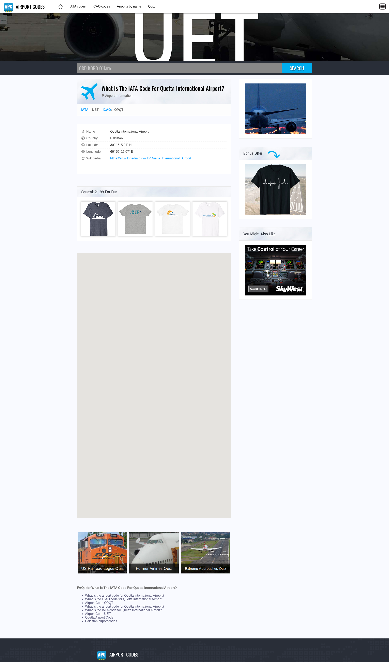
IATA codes (77, 6)
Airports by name (129, 6)
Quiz (151, 6)
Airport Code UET (98, 613)
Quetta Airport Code (99, 617)
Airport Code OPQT (99, 603)
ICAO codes (101, 6)
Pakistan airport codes (101, 621)
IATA (85, 109)
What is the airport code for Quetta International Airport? (124, 595)
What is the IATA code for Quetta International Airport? (123, 610)
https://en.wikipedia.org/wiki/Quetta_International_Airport (150, 158)
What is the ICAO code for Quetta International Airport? (124, 599)
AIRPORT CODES (30, 6)
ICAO (107, 109)
